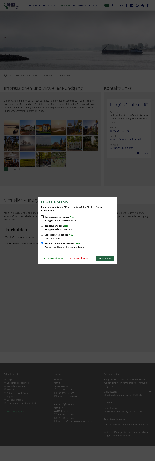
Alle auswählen (54, 258)
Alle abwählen (79, 258)
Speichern (105, 258)
